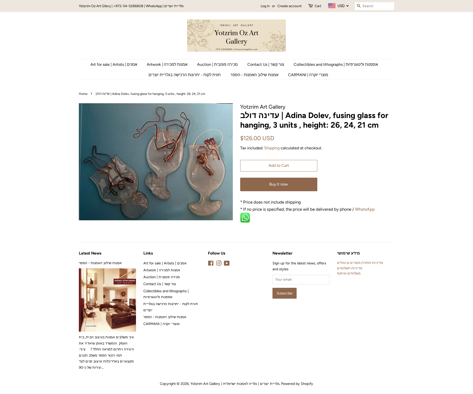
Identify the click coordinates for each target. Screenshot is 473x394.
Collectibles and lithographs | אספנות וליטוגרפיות (336, 64)
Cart (318, 6)
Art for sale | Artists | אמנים (113, 64)
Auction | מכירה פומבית (217, 64)
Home (83, 94)
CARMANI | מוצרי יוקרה (308, 74)
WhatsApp (365, 209)
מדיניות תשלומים (349, 268)
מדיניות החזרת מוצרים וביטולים (360, 263)
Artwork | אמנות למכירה (167, 64)
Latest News (90, 253)
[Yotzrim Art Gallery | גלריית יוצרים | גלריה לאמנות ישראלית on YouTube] (227, 264)
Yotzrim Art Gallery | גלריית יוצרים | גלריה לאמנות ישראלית (234, 383)
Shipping (272, 148)
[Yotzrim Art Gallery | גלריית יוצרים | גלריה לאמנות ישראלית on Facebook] (211, 264)
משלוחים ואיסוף (349, 273)
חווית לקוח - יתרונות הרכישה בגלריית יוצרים (185, 74)
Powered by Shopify (297, 383)
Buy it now (278, 184)
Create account (289, 6)
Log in (265, 6)
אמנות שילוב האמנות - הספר (254, 74)
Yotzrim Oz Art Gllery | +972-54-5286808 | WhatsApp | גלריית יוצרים (131, 6)
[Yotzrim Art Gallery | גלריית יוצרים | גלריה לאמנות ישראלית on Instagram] (218, 264)
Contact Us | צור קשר (265, 64)
